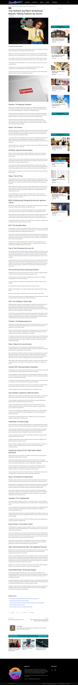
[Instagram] (55, 670)
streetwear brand (20, 252)
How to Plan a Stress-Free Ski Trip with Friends (58, 105)
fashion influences (34, 536)
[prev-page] (27, 653)
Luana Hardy (19, 626)
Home (9, 6)
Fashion (27, 2)
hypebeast (37, 564)
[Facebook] (52, 670)
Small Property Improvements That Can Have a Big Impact (58, 39)
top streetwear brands (21, 67)
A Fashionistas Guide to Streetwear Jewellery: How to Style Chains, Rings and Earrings (15, 649)
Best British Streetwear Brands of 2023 (16, 619)
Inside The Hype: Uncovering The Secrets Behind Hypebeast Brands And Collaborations (39, 620)
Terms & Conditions (61, 683)
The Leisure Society (18, 683)
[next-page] (29, 653)
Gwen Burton (54, 41)
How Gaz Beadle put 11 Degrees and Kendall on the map (59, 147)
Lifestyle (34, 2)
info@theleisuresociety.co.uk (34, 678)
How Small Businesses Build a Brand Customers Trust (58, 56)
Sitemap (67, 683)
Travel (41, 2)
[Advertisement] (60, 16)
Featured (54, 2)
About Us (44, 683)
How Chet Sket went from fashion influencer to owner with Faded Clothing (59, 195)
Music (47, 2)
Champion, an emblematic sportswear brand (32, 501)
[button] (68, 2)
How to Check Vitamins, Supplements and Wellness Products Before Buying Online (58, 88)
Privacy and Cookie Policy (52, 683)
